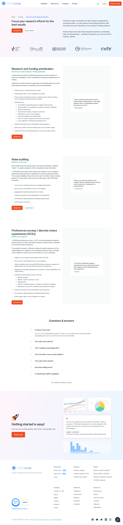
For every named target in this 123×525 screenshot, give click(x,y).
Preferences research (80, 477)
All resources (97, 491)
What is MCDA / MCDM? (101, 474)
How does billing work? (44, 367)
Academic (77, 504)
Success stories (98, 497)
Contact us (17, 30)
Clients (56, 498)
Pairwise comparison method (102, 477)
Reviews (56, 504)
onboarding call (40, 336)
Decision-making (79, 470)
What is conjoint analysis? (101, 470)
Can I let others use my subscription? (49, 354)
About (56, 494)
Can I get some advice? (44, 341)
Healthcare (77, 491)
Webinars (96, 504)
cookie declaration (56, 519)
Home (13, 17)
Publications (97, 507)
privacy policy (43, 519)
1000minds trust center (19, 509)
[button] (44, 3)
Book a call (18, 435)
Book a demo (29, 30)
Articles (95, 494)
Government (77, 494)
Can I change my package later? (47, 348)
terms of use (35, 519)
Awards (56, 501)
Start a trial (59, 474)
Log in (104, 4)
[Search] (98, 4)
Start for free (115, 4)
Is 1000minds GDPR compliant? (47, 374)
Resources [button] (55, 4)
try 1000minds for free (51, 333)
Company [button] (65, 4)
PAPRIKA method (99, 480)
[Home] (11, 3)
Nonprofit (77, 501)
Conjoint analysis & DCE (81, 474)
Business (76, 497)
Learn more (29, 208)
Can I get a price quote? (44, 361)
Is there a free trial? (42, 330)
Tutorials (96, 501)
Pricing (74, 4)
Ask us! (69, 382)
